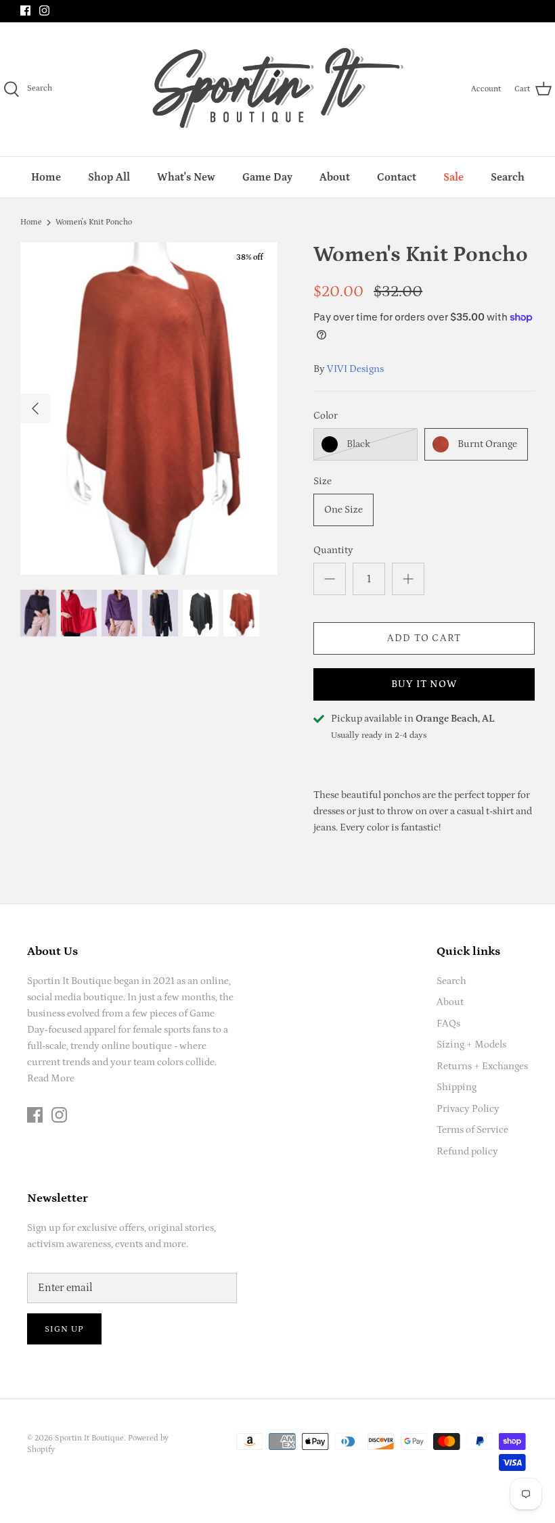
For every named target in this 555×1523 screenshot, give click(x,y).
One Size (343, 509)
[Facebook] (25, 10)
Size (322, 481)
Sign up (64, 1329)
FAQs (448, 1023)
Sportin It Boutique (89, 1438)
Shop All (109, 177)
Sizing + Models (471, 1044)
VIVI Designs (355, 369)
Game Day (267, 177)
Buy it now (424, 684)
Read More (50, 1078)
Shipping (456, 1087)
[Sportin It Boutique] (278, 89)
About (334, 177)
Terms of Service (472, 1129)
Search (508, 177)
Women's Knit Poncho (94, 222)
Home (46, 177)
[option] (149, 408)
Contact (396, 177)
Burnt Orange (487, 444)
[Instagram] (44, 10)
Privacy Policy (468, 1109)
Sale (453, 177)
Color (325, 415)
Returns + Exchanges (482, 1066)
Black (358, 444)
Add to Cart (424, 638)
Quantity (333, 550)
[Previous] (35, 408)
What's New (186, 177)
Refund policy (467, 1151)
